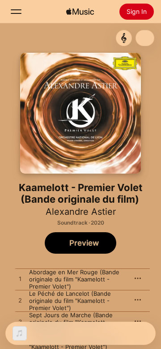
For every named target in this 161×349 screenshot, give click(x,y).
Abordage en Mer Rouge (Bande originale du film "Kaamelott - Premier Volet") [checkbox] (74, 279)
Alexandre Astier (81, 211)
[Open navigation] (16, 11)
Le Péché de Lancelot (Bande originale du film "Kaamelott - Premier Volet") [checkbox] (70, 300)
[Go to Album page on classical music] (124, 38)
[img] (80, 12)
